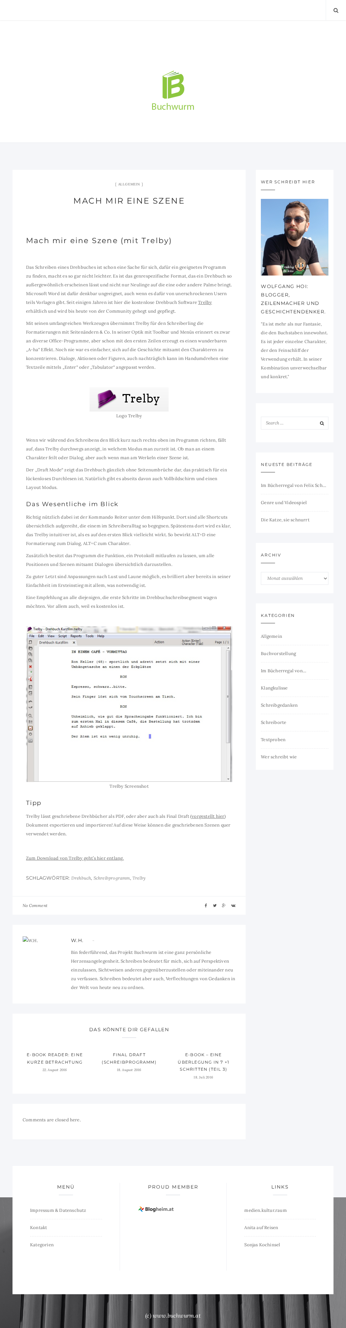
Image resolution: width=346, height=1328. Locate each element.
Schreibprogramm (112, 878)
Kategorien (42, 1245)
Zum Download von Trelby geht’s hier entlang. (75, 858)
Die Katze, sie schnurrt (285, 520)
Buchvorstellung (278, 653)
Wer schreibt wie (279, 757)
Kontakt (38, 1227)
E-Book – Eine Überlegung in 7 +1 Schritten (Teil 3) (203, 1062)
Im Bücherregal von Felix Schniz (294, 485)
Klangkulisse (274, 688)
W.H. (77, 940)
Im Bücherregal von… (283, 671)
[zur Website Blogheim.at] (157, 1209)
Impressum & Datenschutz (58, 1210)
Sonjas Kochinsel (262, 1245)
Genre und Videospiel (284, 502)
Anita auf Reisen (261, 1227)
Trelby (205, 302)
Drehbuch (81, 878)
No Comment (35, 905)
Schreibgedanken (279, 705)
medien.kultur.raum (265, 1210)
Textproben (273, 740)
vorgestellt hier (208, 816)
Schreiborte (273, 722)
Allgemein (129, 184)
